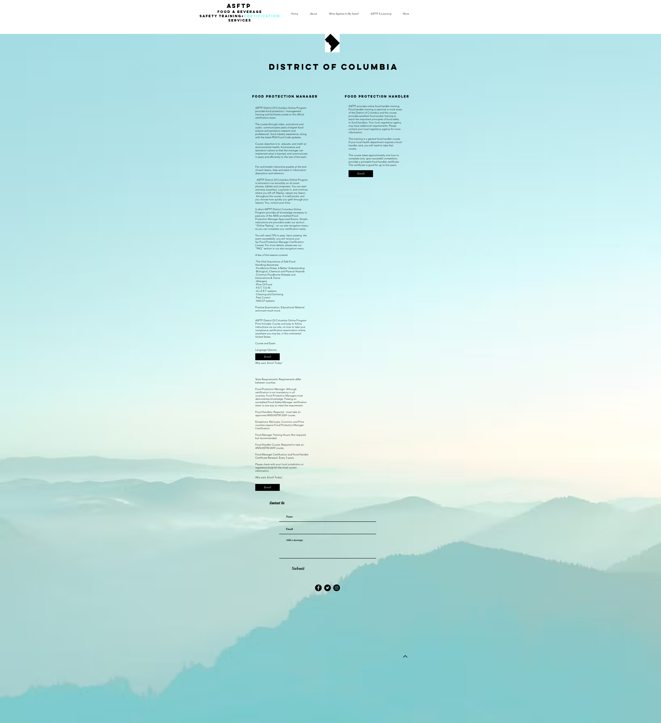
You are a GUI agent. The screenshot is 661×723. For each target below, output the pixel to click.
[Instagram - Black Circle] (336, 587)
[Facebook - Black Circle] (318, 587)
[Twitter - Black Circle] (327, 587)
